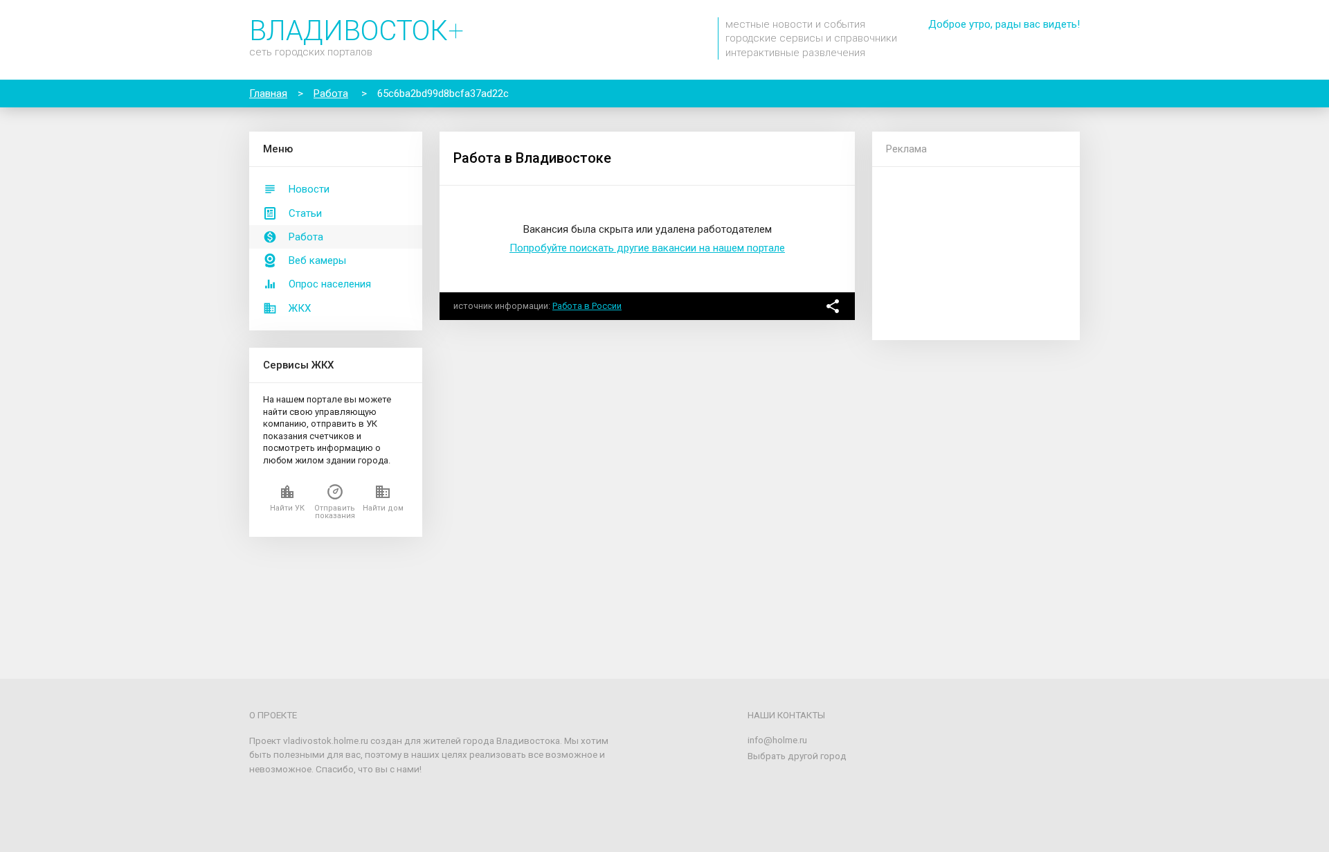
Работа (306, 237)
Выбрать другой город (797, 755)
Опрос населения (330, 284)
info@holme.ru (777, 739)
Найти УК (287, 508)
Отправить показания (334, 512)
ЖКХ (300, 308)
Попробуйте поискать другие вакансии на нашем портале (647, 248)
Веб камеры (317, 260)
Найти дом (383, 508)
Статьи (305, 213)
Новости (309, 189)
